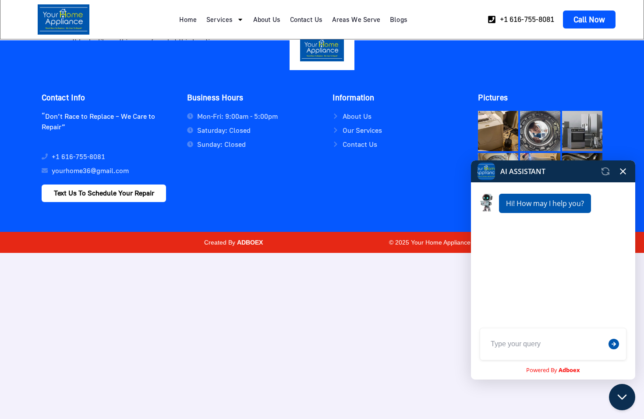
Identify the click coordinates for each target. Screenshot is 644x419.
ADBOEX (250, 242)
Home (188, 19)
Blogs (398, 19)
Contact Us (306, 19)
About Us (266, 19)
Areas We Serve (356, 19)
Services (219, 19)
